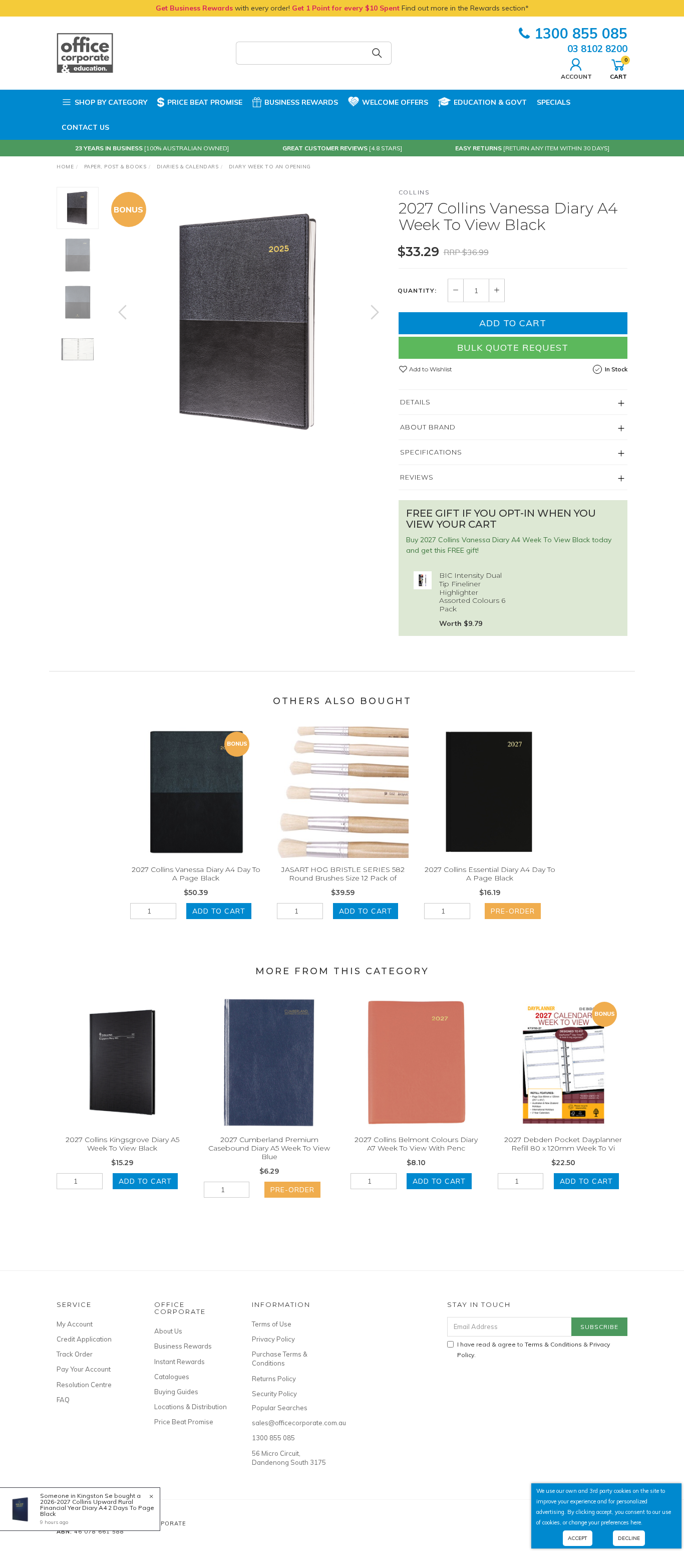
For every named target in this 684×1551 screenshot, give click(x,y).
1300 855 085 (580, 33)
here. (636, 1522)
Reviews (417, 477)
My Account (75, 1324)
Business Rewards (301, 102)
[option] (249, 322)
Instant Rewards (179, 1362)
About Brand (428, 427)
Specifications (431, 452)
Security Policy (274, 1394)
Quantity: (417, 291)
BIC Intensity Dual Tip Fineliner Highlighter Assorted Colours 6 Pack (472, 592)
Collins (414, 192)
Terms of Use (271, 1324)
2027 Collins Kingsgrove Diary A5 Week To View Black (122, 1144)
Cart (618, 68)
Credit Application (84, 1339)
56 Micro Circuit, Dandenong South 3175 (289, 1457)
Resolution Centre (84, 1385)
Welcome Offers (395, 102)
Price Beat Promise (204, 102)
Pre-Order (513, 911)
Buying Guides (176, 1392)
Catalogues (171, 1377)
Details (415, 402)
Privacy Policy (273, 1339)
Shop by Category (111, 102)
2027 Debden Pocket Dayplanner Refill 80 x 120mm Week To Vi (563, 1144)
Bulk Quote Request (512, 347)
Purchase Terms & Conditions (279, 1358)
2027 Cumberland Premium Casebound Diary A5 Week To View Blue (269, 1148)
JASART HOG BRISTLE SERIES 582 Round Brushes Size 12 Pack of (343, 873)
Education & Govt (490, 102)
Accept (577, 1538)
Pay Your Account (84, 1369)
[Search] (377, 53)
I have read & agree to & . (533, 1350)
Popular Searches (279, 1408)
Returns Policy (274, 1379)
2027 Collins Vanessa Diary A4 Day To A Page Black (196, 873)
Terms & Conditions (553, 1344)
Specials (553, 102)
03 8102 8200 (597, 49)
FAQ (63, 1400)
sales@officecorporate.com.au (289, 1423)
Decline (629, 1538)
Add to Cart (512, 323)
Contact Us (85, 127)
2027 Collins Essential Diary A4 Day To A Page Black (490, 873)
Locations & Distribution (190, 1407)
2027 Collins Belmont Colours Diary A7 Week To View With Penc (416, 1144)
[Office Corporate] (85, 52)
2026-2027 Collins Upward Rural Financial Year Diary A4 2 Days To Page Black (97, 1507)
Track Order (75, 1354)
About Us (168, 1331)
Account (576, 76)
